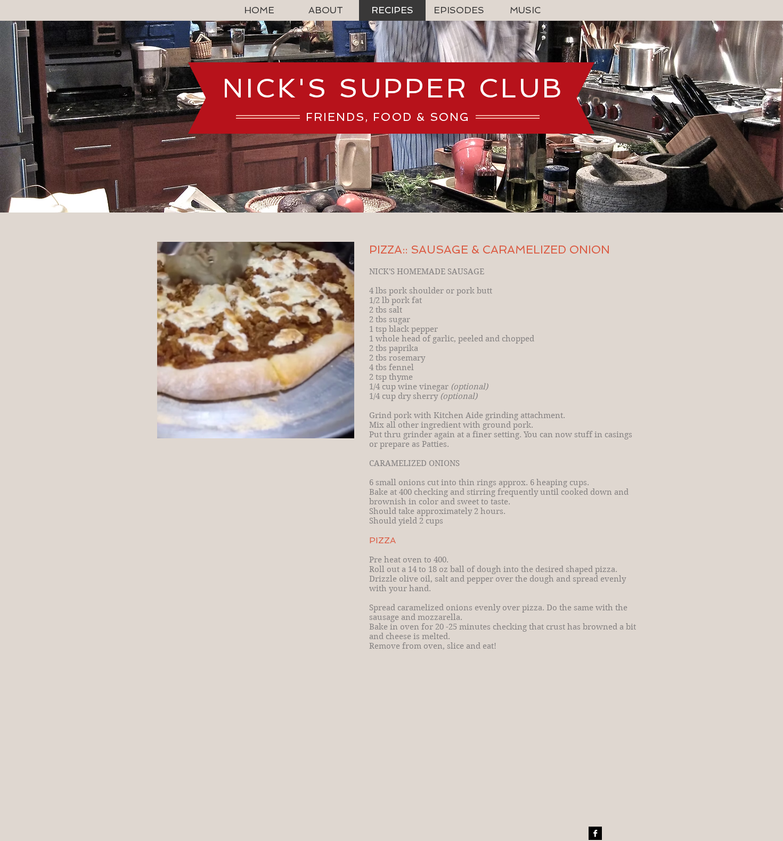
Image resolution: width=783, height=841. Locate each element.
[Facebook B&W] (595, 833)
